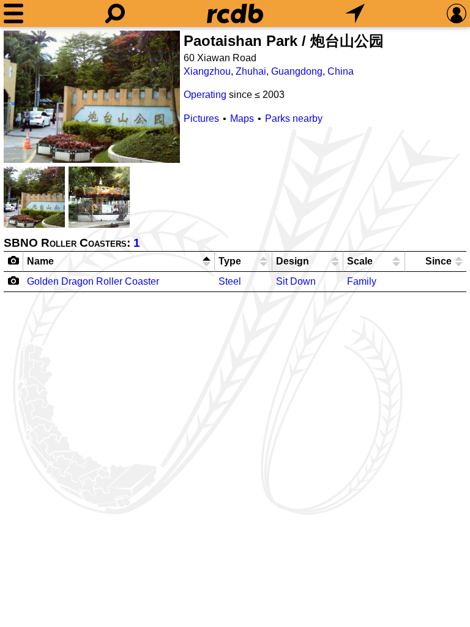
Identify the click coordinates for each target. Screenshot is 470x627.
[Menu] (13, 13)
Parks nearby (294, 118)
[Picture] (92, 97)
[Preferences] (456, 13)
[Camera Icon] (14, 280)
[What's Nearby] (355, 13)
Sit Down (296, 281)
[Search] (115, 13)
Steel (229, 281)
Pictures (201, 118)
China (340, 71)
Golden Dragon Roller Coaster (93, 281)
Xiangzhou (207, 71)
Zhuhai (251, 71)
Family (361, 281)
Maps (242, 118)
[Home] (235, 13)
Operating (205, 94)
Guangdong (297, 71)
